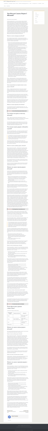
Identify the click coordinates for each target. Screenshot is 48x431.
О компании (6, 3)
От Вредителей (34, 3)
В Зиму (30, 3)
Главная (5, 9)
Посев (43, 3)
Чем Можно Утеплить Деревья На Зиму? (11, 412)
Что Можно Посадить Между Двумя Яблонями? (23, 412)
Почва (36, 20)
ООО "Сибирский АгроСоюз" (10, 1)
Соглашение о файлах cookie (13, 3)
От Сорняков (39, 3)
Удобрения (10, 9)
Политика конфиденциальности (24, 3)
